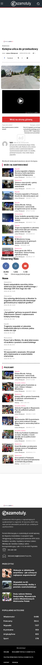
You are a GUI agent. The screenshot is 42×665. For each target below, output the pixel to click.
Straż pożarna (19, 214)
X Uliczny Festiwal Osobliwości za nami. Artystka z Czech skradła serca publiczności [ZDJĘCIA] (26, 436)
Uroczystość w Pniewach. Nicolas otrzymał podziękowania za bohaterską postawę (27, 460)
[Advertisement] (21, 25)
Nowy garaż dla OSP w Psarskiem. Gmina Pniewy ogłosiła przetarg (24, 253)
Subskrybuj (25, 263)
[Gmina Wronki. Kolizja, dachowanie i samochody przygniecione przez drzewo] (7, 206)
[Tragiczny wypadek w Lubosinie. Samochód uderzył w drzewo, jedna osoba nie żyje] (7, 229)
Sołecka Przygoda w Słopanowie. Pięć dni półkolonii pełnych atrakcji (27, 410)
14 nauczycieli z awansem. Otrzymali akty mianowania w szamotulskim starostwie (19, 354)
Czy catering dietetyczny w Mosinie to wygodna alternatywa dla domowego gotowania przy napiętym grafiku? (20, 300)
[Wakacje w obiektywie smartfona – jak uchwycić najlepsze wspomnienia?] (7, 573)
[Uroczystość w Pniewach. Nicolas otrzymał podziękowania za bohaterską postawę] (7, 459)
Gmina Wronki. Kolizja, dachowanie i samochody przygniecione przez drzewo (25, 207)
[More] (27, 58)
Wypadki (17, 168)
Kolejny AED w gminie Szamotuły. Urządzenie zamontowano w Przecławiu (27, 398)
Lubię (6, 263)
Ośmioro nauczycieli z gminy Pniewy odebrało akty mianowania (26, 184)
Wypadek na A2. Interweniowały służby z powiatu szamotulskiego (24, 584)
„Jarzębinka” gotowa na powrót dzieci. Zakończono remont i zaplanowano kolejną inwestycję (20, 314)
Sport (16, 417)
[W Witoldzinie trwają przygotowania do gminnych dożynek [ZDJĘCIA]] (7, 240)
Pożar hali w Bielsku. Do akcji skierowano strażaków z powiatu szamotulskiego (21, 341)
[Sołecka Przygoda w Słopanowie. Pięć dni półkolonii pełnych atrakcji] (7, 409)
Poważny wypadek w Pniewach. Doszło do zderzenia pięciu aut (27, 195)
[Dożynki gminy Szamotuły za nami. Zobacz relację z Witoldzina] (7, 386)
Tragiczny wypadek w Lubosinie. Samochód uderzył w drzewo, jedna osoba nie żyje (27, 230)
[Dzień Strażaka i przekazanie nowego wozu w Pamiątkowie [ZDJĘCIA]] (7, 447)
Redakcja (17, 245)
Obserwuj (15, 263)
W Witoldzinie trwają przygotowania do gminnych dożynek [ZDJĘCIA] (25, 241)
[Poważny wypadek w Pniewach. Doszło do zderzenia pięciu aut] (7, 195)
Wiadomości (5, 45)
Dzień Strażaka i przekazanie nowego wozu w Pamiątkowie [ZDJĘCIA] (26, 448)
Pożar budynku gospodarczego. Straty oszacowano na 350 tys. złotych (27, 218)
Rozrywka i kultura (20, 382)
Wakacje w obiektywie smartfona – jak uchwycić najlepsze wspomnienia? (25, 572)
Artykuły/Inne (8, 282)
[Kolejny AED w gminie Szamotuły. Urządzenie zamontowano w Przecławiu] (7, 398)
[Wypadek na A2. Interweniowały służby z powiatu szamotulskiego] (7, 585)
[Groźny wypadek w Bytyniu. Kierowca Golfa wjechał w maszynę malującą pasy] (7, 172)
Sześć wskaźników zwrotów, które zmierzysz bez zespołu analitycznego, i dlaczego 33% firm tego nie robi (20, 286)
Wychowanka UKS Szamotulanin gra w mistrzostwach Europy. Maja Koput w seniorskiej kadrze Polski (27, 422)
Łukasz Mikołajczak (12, 53)
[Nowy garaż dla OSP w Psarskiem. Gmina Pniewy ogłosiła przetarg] (7, 252)
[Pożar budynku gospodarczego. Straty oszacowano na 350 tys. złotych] (7, 217)
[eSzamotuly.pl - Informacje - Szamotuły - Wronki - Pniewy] (21, 3)
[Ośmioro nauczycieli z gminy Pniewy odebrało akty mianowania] (7, 184)
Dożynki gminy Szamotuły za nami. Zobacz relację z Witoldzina (25, 387)
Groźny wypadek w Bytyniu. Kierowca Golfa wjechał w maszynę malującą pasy (25, 173)
